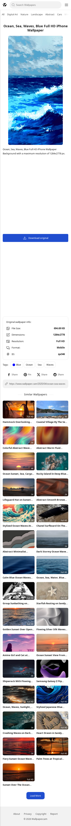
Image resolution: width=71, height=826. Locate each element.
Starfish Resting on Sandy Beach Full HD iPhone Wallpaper (51, 603)
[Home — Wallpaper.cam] (5, 5)
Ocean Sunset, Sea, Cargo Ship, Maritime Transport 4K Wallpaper (17, 474)
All (3, 14)
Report (54, 813)
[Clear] (58, 5)
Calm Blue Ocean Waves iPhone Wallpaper (17, 577)
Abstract (49, 14)
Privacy (28, 813)
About (16, 813)
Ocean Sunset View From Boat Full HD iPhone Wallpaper (50, 655)
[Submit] (13, 5)
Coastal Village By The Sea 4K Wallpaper (51, 422)
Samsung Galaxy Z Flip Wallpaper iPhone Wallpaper (49, 681)
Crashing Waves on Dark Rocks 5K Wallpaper (17, 733)
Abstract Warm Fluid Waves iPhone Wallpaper (50, 448)
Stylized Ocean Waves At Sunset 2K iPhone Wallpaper (17, 526)
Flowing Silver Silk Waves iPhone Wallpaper (50, 629)
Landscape (37, 14)
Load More (35, 795)
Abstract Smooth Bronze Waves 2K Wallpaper (50, 500)
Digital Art (12, 14)
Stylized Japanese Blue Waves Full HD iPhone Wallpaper (49, 707)
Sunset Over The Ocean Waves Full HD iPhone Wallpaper (16, 785)
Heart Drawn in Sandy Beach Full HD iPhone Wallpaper (49, 733)
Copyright (41, 813)
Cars (59, 14)
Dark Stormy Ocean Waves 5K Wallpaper (51, 551)
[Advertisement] (35, 195)
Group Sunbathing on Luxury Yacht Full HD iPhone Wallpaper (15, 603)
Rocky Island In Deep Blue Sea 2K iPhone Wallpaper (51, 474)
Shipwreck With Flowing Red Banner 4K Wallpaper (17, 681)
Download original (38, 238)
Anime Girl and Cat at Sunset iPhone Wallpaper (17, 655)
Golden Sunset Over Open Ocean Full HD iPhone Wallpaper (17, 629)
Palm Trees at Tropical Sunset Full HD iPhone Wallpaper (49, 759)
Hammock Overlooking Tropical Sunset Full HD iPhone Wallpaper (16, 422)
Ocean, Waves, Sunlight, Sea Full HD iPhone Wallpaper (17, 707)
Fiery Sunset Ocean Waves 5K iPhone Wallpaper (18, 759)
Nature (24, 14)
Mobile (61, 347)
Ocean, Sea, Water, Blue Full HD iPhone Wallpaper (51, 577)
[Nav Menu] (66, 5)
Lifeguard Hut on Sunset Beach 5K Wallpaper (17, 500)
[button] (12, 374)
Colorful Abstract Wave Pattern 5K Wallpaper (16, 448)
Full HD (60, 341)
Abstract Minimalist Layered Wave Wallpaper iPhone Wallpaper (17, 551)
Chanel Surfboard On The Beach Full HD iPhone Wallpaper (50, 526)
